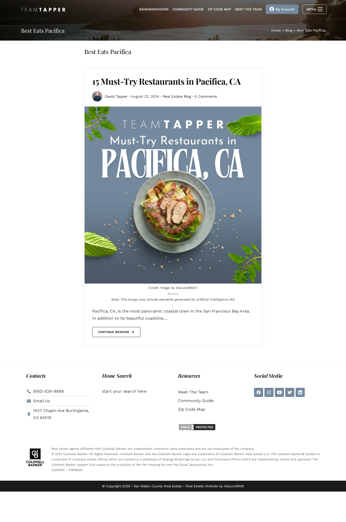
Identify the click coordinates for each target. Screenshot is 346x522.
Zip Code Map (191, 409)
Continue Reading (113, 330)
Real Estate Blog (177, 96)
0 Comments (206, 96)
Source (173, 293)
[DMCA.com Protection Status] (197, 426)
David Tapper (116, 96)
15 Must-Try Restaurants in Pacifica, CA (166, 81)
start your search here (124, 391)
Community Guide (196, 400)
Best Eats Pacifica (311, 30)
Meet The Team (193, 392)
